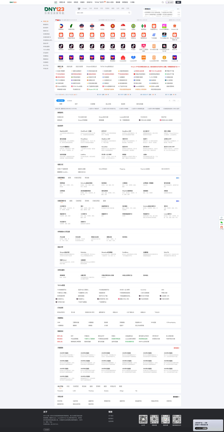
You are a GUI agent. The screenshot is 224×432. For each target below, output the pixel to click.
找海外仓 (89, 2)
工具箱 (132, 2)
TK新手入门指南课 (89, 338)
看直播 (118, 2)
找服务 (82, 2)
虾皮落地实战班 (143, 338)
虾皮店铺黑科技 (129, 341)
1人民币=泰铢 (123, 108)
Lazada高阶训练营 (130, 338)
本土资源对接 (169, 336)
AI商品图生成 (129, 336)
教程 (63, 29)
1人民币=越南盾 (154, 108)
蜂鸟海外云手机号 (144, 336)
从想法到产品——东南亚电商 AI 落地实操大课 (201, 423)
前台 (70, 29)
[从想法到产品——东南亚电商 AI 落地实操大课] (215, 426)
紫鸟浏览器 (101, 341)
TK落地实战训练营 (103, 338)
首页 (55, 2)
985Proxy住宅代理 (144, 341)
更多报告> (176, 348)
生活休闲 (69, 100)
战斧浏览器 (115, 341)
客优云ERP (101, 336)
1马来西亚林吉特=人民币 (171, 108)
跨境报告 (125, 2)
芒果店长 (86, 336)
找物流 (76, 2)
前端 (59, 29)
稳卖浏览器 (87, 341)
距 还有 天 (103, 94)
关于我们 (110, 415)
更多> (177, 178)
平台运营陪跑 (74, 338)
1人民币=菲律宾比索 (138, 108)
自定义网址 (60, 100)
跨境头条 (62, 2)
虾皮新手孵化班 (116, 338)
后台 (63, 61)
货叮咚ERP (155, 336)
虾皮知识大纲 (156, 338)
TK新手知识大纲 (170, 338)
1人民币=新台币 (93, 108)
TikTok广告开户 (99, 2)
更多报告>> (176, 397)
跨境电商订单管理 (76, 341)
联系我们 (110, 418)
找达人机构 (110, 2)
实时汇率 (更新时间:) (66, 108)
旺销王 (113, 336)
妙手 (72, 336)
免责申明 (110, 421)
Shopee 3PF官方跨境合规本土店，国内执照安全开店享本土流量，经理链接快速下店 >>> (155, 66)
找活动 (69, 2)
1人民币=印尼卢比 (109, 108)
